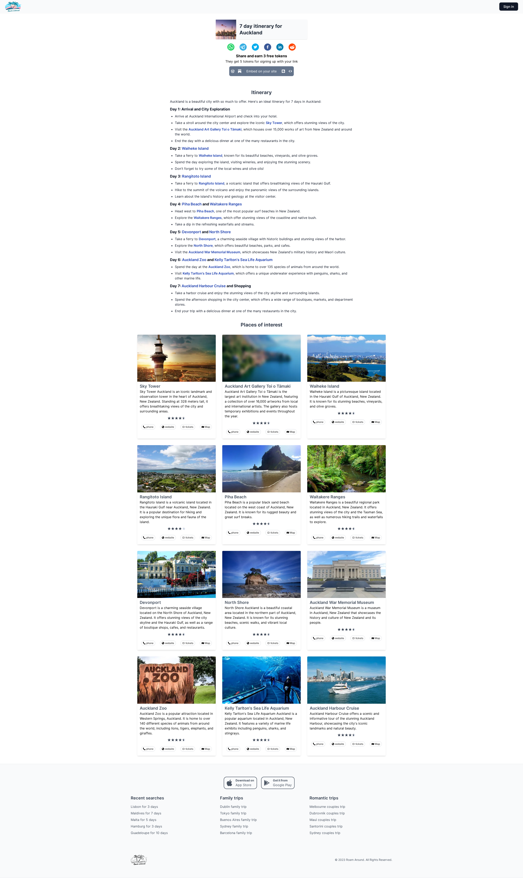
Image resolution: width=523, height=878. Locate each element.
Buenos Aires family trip (238, 820)
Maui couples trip (323, 820)
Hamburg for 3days (146, 826)
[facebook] (267, 47)
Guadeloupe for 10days (149, 833)
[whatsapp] (231, 47)
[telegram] (243, 47)
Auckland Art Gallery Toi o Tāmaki (215, 129)
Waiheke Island (195, 148)
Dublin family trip (233, 807)
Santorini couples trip (326, 826)
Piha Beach (192, 204)
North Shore (220, 232)
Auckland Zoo (194, 260)
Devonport (191, 232)
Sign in (508, 7)
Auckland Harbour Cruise (204, 286)
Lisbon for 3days (144, 807)
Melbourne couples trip (327, 807)
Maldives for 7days (146, 813)
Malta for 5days (143, 820)
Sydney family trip (234, 826)
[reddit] (292, 47)
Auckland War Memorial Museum (214, 252)
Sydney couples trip (325, 833)
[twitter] (255, 47)
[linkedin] (280, 47)
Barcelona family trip (236, 833)
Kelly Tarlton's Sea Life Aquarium (244, 260)
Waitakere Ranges (226, 204)
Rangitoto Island (196, 176)
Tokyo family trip (233, 813)
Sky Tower (274, 123)
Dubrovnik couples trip (327, 813)
